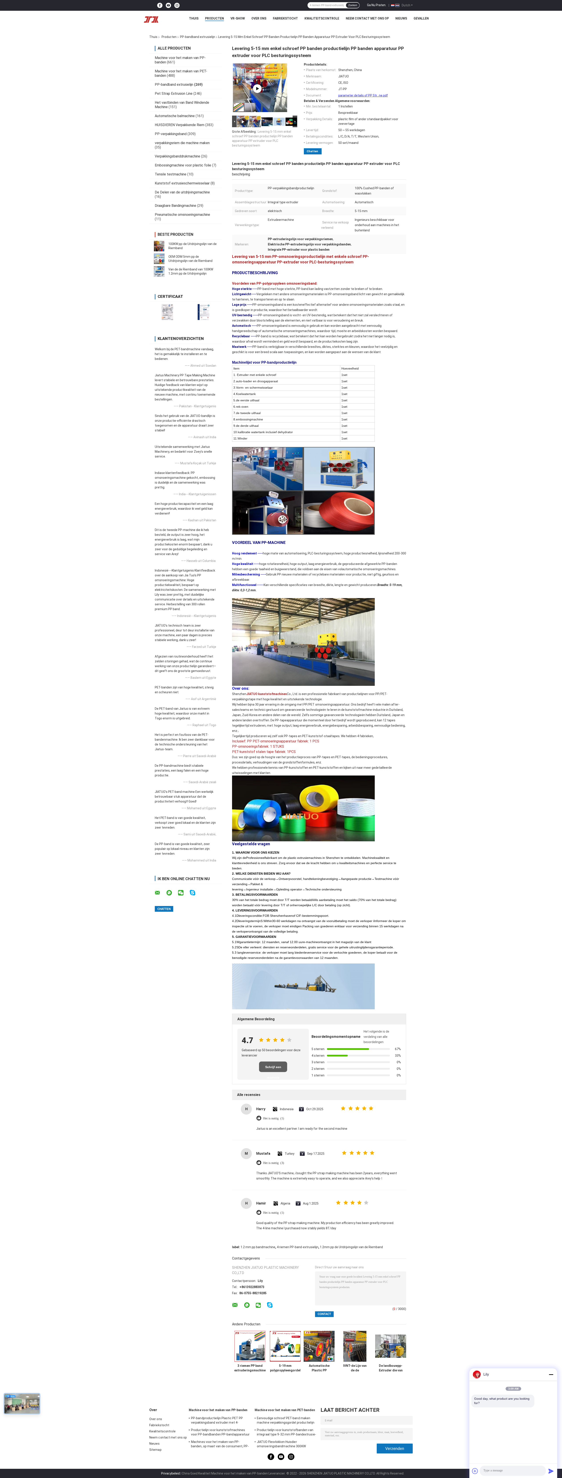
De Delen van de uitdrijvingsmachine (182, 192)
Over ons (258, 18)
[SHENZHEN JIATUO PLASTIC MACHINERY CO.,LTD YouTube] (168, 5)
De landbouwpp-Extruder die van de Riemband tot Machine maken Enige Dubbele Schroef (391, 1368)
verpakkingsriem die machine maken (182, 143)
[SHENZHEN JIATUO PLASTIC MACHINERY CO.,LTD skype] (195, 892)
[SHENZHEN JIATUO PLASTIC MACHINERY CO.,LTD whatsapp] (171, 893)
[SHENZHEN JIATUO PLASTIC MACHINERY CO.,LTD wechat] (183, 893)
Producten (214, 18)
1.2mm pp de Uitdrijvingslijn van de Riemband (351, 1247)
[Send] (551, 1471)
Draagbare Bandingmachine (175, 206)
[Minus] (551, 1374)
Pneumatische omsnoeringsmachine (182, 215)
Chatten (312, 151)
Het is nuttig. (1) (273, 1118)
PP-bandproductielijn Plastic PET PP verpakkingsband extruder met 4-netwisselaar (217, 1421)
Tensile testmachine (170, 174)
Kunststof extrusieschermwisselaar (182, 183)
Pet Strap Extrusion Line (174, 93)
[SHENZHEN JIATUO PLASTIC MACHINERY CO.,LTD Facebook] (160, 5)
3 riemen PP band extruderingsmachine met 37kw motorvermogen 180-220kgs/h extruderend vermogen (250, 1368)
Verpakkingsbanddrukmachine (177, 156)
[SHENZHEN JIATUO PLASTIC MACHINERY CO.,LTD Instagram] (177, 5)
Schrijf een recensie (273, 1068)
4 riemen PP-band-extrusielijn (297, 1247)
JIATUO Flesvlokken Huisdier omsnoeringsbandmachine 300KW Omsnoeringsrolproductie (281, 1444)
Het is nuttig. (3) (273, 1163)
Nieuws (401, 18)
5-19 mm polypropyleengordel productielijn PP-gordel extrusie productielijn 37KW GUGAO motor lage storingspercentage (285, 1368)
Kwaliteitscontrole (321, 18)
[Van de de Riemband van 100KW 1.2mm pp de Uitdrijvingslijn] (159, 271)
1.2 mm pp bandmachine (258, 1247)
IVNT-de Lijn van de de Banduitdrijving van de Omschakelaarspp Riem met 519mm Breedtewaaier (355, 1368)
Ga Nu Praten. (376, 5)
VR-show (238, 18)
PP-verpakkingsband (171, 134)
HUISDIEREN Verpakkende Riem (179, 125)
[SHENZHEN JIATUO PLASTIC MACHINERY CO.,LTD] (151, 19)
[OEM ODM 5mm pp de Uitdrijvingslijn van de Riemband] (159, 259)
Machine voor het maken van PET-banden (285, 1410)
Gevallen (421, 18)
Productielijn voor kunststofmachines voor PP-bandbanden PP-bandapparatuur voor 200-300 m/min (220, 1432)
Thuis (193, 18)
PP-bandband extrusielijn (197, 37)
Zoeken (352, 5)
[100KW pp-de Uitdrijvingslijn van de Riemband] (159, 246)
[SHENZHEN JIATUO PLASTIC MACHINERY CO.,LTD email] (160, 893)
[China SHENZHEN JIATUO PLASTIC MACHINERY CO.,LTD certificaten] (167, 312)
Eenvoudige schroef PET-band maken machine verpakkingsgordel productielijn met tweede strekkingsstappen (285, 1421)
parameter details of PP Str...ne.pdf (363, 95)
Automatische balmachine (175, 116)
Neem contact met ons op (367, 18)
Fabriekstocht (285, 18)
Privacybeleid (170, 1473)
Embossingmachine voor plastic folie (183, 165)
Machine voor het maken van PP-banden (218, 1410)
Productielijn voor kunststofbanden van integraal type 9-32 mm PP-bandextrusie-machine (286, 1432)
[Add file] (475, 1471)
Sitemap (155, 1449)
